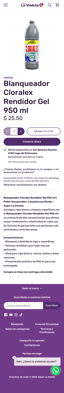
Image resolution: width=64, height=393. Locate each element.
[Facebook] (5, 314)
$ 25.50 (13, 118)
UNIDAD (8, 77)
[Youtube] (10, 314)
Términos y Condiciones (46, 330)
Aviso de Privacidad (47, 324)
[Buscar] (50, 5)
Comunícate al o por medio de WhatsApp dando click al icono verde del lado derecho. (31, 179)
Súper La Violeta (46, 377)
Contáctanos (32, 345)
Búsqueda (17, 324)
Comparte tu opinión (32, 340)
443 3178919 (25, 178)
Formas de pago (32, 353)
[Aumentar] (21, 131)
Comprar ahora (32, 141)
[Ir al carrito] (57, 5)
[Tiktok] (21, 314)
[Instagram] (15, 314)
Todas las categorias (17, 328)
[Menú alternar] (6, 4)
